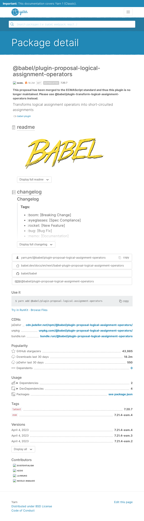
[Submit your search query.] (12, 24)
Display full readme (31, 179)
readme (26, 127)
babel (20, 83)
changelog (29, 192)
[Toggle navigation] (128, 11)
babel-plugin (24, 116)
